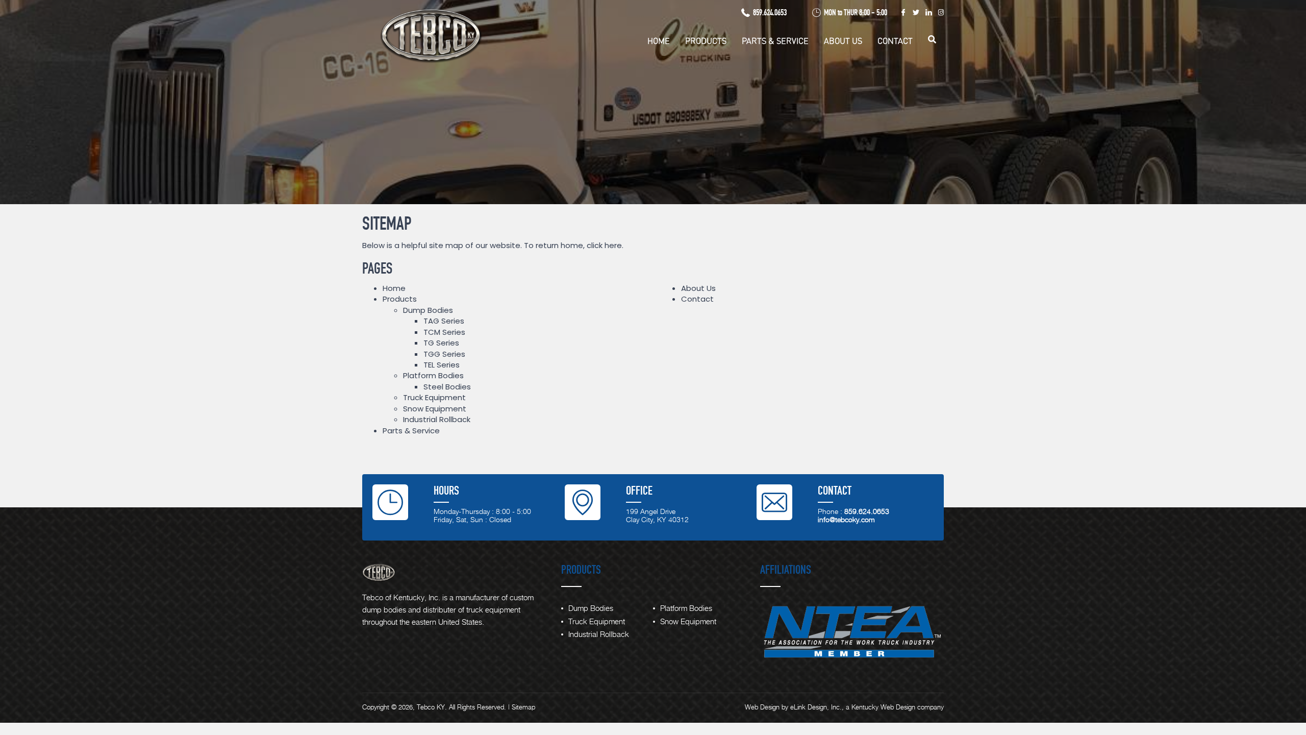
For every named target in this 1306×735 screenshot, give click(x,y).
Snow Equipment (434, 408)
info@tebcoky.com (846, 520)
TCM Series (444, 332)
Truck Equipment (434, 397)
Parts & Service (775, 41)
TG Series (441, 342)
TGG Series (444, 354)
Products (705, 41)
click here (604, 245)
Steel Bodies (447, 386)
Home (658, 41)
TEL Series (441, 364)
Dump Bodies (428, 310)
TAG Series (443, 320)
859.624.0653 (770, 12)
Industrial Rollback (436, 419)
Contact (895, 41)
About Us (843, 41)
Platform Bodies (433, 375)
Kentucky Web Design (883, 707)
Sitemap (523, 707)
